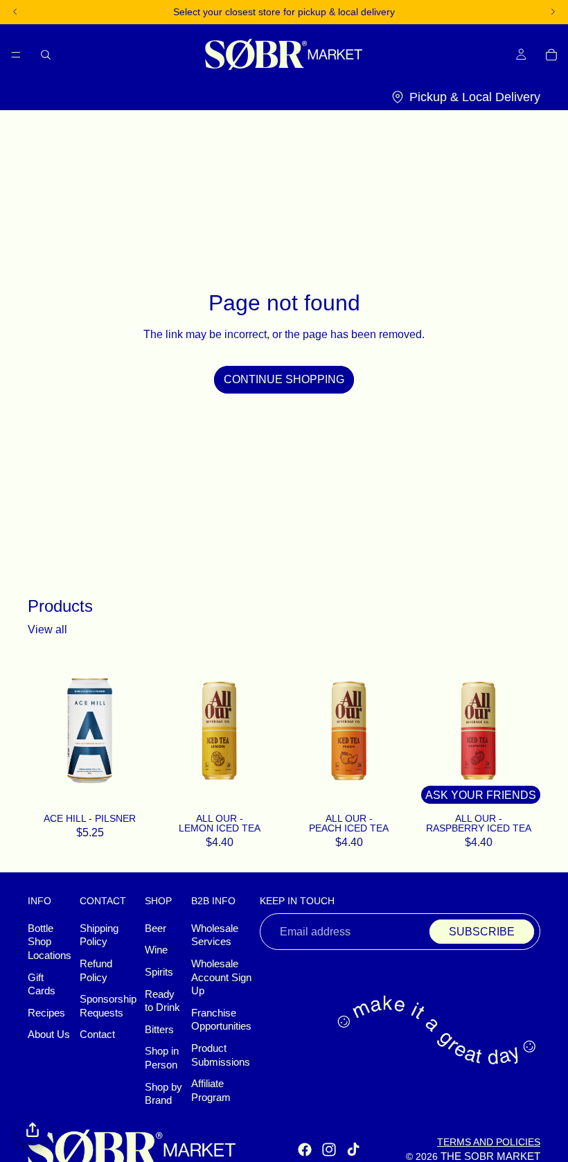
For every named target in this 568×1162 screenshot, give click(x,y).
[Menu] (16, 54)
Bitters (159, 1029)
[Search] (45, 54)
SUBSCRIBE (482, 931)
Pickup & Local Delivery (474, 97)
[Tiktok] (353, 1150)
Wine (156, 950)
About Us (49, 1035)
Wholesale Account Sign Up (221, 977)
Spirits (159, 972)
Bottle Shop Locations (49, 942)
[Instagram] (329, 1150)
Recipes (46, 1013)
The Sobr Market (490, 1156)
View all (47, 629)
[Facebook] (304, 1150)
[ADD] (134, 791)
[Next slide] (266, 731)
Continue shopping (284, 379)
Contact (97, 1035)
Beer (155, 928)
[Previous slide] (172, 731)
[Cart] (551, 54)
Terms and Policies (488, 1141)
